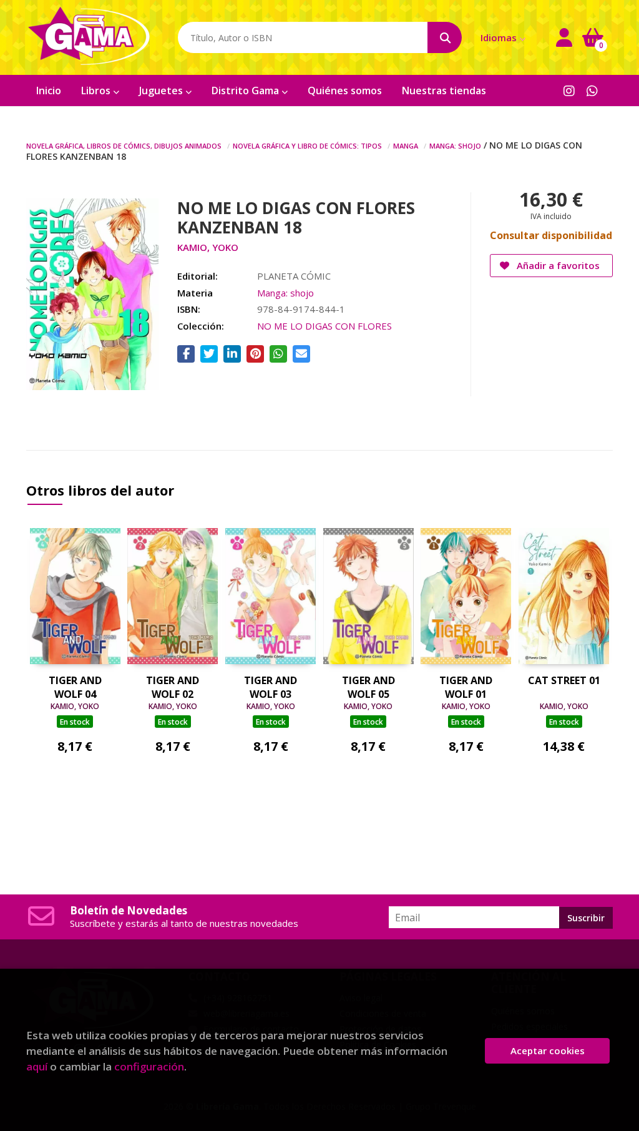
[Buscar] (444, 37)
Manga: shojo (455, 145)
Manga (405, 145)
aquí (36, 1066)
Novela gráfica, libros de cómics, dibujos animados (124, 145)
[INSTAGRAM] (569, 90)
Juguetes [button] (162, 90)
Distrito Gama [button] (246, 90)
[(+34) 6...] (592, 90)
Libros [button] (97, 90)
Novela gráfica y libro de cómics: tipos (307, 145)
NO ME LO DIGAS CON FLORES (324, 326)
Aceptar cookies (547, 1050)
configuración (149, 1066)
